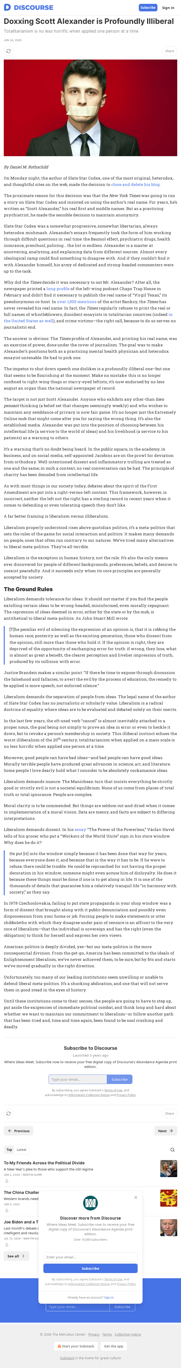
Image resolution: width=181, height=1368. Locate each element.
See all (13, 1256)
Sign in (168, 7)
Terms (107, 1334)
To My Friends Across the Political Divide (44, 1163)
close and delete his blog (135, 184)
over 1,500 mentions (77, 301)
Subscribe (148, 7)
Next (162, 1130)
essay (80, 829)
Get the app (113, 1346)
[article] (90, 1172)
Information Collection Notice (89, 1284)
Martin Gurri (32, 1174)
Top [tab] (9, 1150)
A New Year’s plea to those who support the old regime (48, 1169)
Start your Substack (78, 1346)
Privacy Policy (126, 1284)
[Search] (172, 1149)
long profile (58, 288)
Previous (21, 1130)
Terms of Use (113, 1279)
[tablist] (16, 1149)
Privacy (93, 1334)
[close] (136, 1197)
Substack (67, 1358)
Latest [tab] (21, 1150)
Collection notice (128, 1334)
